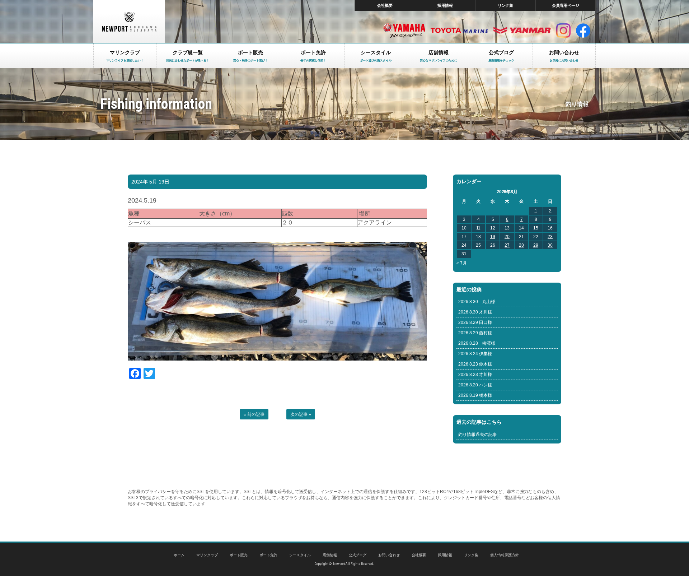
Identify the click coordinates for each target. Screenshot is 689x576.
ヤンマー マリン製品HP (522, 30)
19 (492, 236)
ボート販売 (239, 555)
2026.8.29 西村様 (475, 332)
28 (521, 245)
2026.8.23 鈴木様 (475, 364)
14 (521, 228)
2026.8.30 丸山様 (476, 301)
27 (507, 245)
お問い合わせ (389, 555)
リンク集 (506, 5)
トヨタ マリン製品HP (459, 30)
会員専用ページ (566, 5)
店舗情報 (330, 555)
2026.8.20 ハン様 (475, 384)
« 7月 (461, 263)
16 (550, 228)
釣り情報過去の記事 (477, 434)
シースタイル (300, 555)
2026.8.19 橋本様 (475, 395)
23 (550, 236)
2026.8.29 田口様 (475, 322)
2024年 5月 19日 (150, 182)
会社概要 (385, 5)
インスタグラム (563, 30)
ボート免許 (268, 555)
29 (535, 245)
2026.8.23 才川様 (475, 374)
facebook (583, 30)
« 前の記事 (254, 414)
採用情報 (445, 5)
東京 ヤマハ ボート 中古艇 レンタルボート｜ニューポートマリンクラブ (129, 21)
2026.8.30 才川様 (475, 312)
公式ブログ (358, 555)
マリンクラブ (207, 555)
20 (507, 236)
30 (550, 245)
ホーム (179, 555)
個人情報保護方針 (504, 555)
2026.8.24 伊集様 (475, 353)
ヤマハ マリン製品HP (404, 30)
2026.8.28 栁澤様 (476, 343)
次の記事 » (300, 414)
